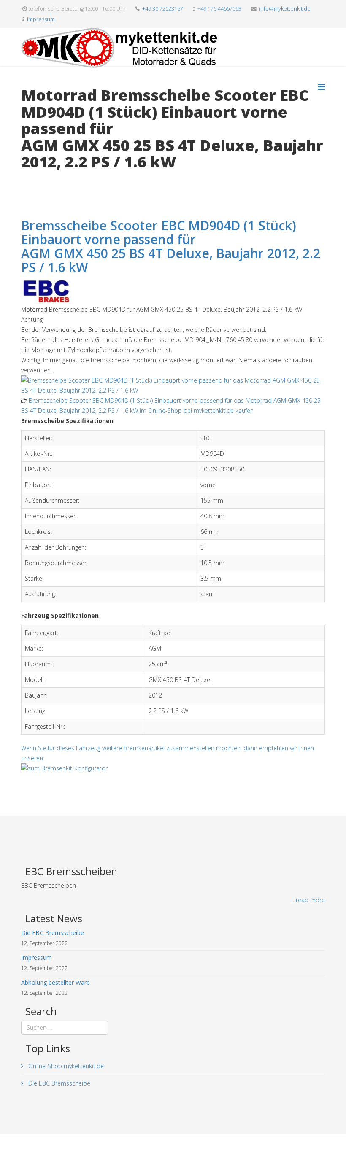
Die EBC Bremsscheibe (58, 1083)
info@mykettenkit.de (285, 8)
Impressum (41, 19)
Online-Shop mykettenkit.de (65, 1066)
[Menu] (321, 86)
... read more (307, 900)
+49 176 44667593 (219, 8)
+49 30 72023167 (162, 8)
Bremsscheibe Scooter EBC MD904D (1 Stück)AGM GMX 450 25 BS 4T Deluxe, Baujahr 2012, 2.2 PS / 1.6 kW (170, 246)
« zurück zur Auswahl (49, 179)
